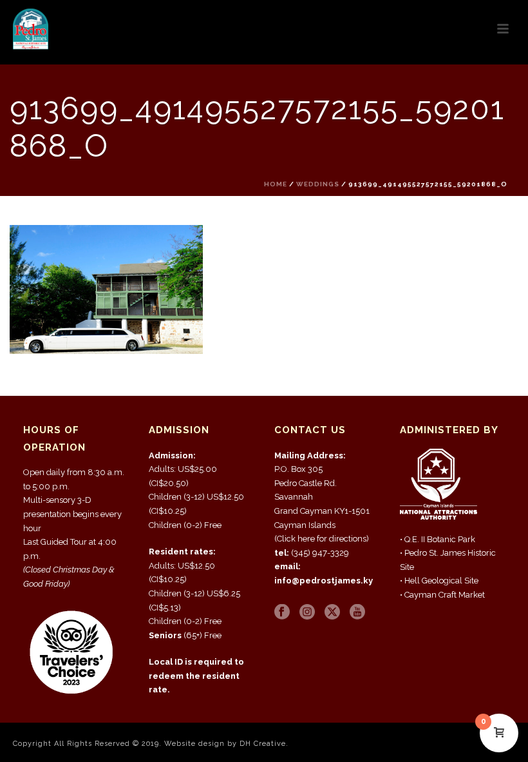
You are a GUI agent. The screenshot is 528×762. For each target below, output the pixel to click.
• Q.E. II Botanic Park (437, 539)
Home (275, 184)
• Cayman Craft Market (442, 595)
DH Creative (263, 743)
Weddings (317, 184)
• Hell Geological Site (439, 580)
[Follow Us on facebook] (282, 612)
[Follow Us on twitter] (332, 612)
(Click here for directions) (321, 538)
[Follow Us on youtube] (357, 612)
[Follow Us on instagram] (307, 612)
